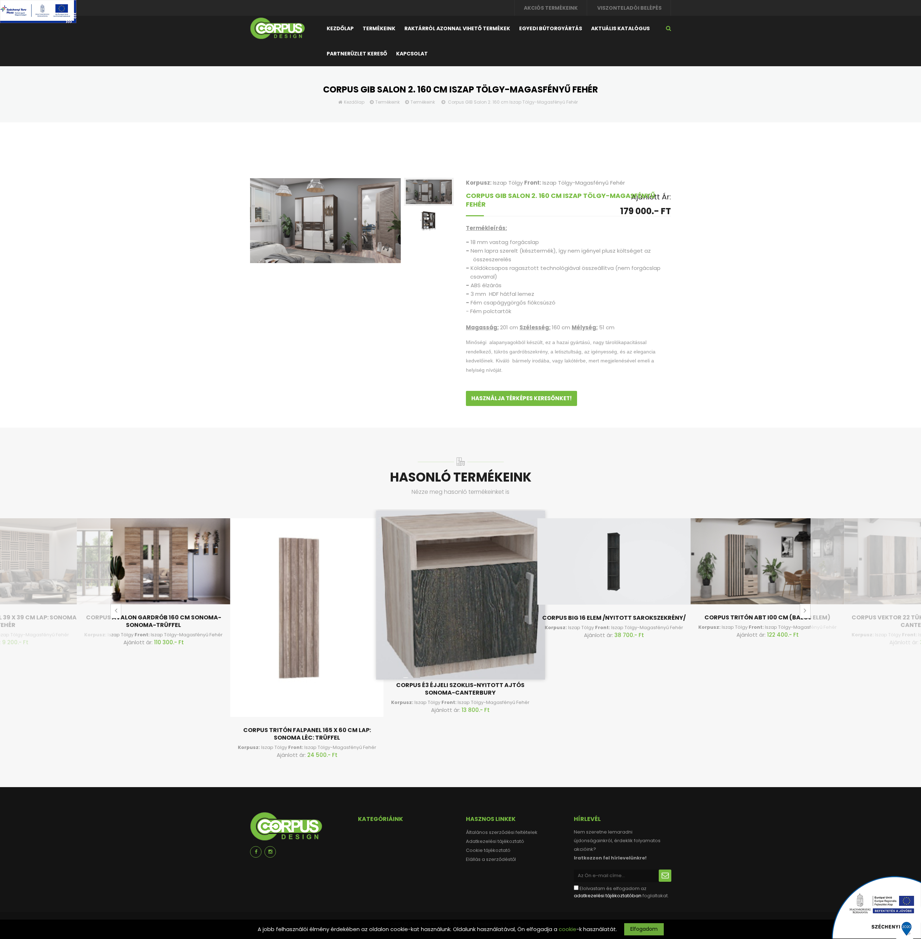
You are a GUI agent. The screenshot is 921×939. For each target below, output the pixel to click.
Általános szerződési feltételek (501, 832)
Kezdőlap (340, 28)
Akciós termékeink (551, 8)
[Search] (668, 28)
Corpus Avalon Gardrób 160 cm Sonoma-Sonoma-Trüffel (153, 621)
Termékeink (379, 28)
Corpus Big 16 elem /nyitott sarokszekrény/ (614, 618)
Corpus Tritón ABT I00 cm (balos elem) (767, 617)
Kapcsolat (412, 53)
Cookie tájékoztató (488, 850)
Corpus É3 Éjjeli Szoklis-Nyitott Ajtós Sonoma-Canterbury (460, 689)
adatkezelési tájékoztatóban (607, 895)
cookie (567, 929)
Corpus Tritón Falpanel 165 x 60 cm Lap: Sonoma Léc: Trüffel (307, 734)
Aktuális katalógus (620, 28)
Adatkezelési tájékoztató (495, 841)
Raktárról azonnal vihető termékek (457, 28)
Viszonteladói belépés (629, 8)
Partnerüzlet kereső (357, 53)
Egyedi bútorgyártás (550, 28)
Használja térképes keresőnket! (521, 398)
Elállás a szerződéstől (491, 859)
